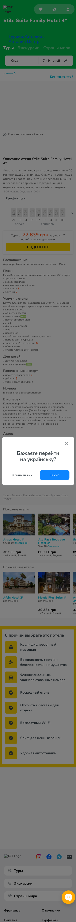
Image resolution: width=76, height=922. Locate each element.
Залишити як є (22, 475)
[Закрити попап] (66, 444)
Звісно (54, 475)
